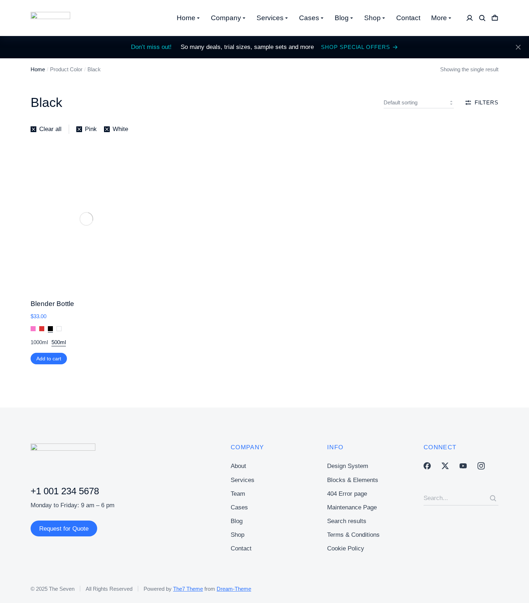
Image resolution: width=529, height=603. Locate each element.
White (59, 329)
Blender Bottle (52, 303)
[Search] (493, 498)
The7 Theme (188, 589)
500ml (58, 342)
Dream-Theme (234, 589)
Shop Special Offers (355, 47)
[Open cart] (494, 18)
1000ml (39, 342)
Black (50, 329)
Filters (486, 102)
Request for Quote (64, 528)
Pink (33, 329)
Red (41, 329)
